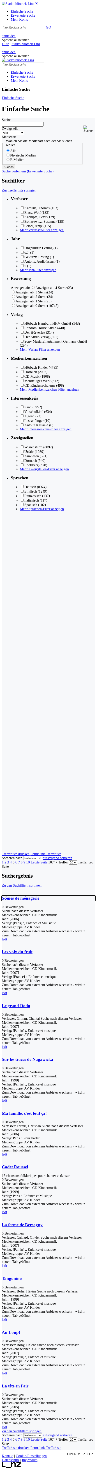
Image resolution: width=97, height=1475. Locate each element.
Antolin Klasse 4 (36, 425)
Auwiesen (31, 456)
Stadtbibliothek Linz (26, 44)
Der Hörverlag (34, 332)
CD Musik (31, 376)
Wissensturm (33, 447)
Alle (13, 151)
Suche (6, 120)
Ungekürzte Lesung (38, 248)
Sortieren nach (12, 858)
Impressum (29, 1460)
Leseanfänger (34, 421)
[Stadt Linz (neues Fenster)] (11, 1467)
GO (48, 27)
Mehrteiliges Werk (37, 381)
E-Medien (17, 160)
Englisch (30, 491)
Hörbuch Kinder (36, 367)
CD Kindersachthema (39, 385)
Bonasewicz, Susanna (39, 221)
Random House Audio (40, 328)
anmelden (9, 36)
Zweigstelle (10, 128)
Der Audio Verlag (37, 337)
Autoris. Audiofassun (39, 261)
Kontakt (7, 1456)
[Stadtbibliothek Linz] (18, 4)
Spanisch (30, 505)
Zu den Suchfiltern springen (22, 885)
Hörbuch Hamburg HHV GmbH (47, 323)
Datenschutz (10, 1460)
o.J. (26, 252)
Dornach (30, 460)
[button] (89, 128)
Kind (28, 407)
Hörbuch (30, 372)
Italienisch (31, 500)
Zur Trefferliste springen (19, 190)
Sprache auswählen (15, 40)
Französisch (32, 496)
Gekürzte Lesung (36, 257)
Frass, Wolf (32, 212)
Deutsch (30, 487)
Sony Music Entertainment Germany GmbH (55, 341)
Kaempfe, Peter (35, 217)
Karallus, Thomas (37, 208)
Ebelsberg (31, 465)
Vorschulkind (33, 412)
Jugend (29, 416)
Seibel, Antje (33, 226)
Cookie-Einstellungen (31, 1456)
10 (28, 862)
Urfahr (29, 452)
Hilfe (5, 44)
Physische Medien (23, 155)
